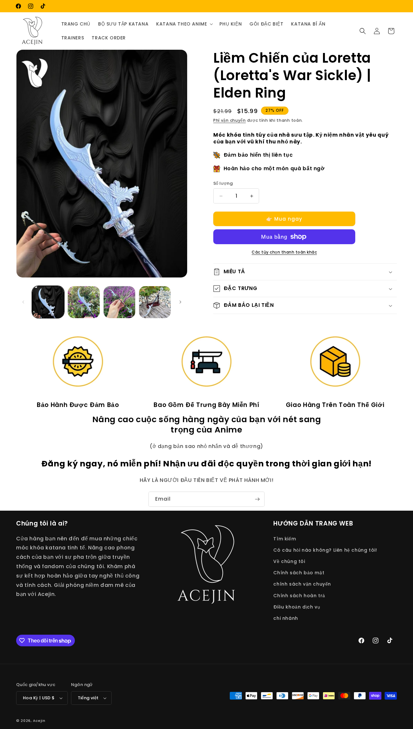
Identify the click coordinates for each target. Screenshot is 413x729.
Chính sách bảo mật (298, 572)
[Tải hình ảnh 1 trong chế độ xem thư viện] (48, 302)
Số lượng (223, 183)
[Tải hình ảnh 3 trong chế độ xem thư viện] (119, 302)
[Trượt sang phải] (180, 302)
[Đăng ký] (257, 499)
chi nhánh (285, 618)
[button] (184, 24)
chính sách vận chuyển (302, 584)
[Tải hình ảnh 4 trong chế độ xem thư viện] (155, 302)
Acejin (39, 720)
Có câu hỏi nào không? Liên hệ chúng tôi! (325, 550)
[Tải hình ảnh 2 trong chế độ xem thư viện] (83, 302)
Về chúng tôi (289, 561)
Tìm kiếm (284, 538)
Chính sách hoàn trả (299, 595)
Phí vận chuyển (229, 120)
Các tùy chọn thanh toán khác (284, 252)
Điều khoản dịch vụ (296, 606)
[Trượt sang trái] (23, 302)
